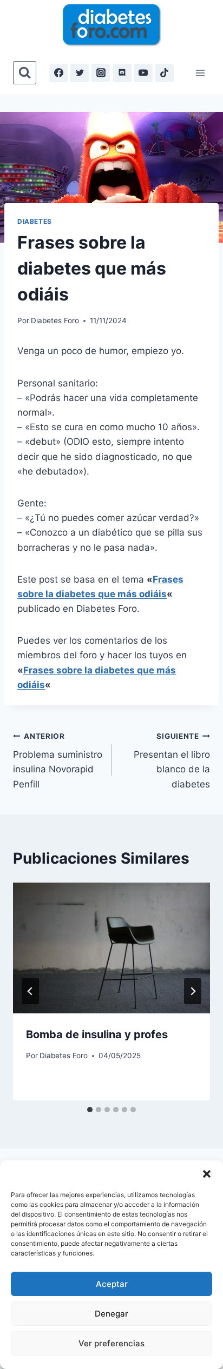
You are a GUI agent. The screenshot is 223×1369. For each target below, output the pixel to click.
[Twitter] (79, 73)
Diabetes (34, 221)
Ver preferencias (111, 1343)
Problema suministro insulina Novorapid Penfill (57, 761)
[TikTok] (164, 73)
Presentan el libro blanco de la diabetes (172, 761)
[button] (206, 1173)
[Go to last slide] (30, 991)
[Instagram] (100, 73)
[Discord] (122, 73)
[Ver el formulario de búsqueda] (24, 72)
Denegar (111, 1313)
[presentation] (111, 948)
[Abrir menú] (200, 72)
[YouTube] (143, 73)
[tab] (90, 1109)
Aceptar (112, 1284)
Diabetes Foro (55, 320)
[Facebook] (58, 73)
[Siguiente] (192, 991)
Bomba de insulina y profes (97, 1034)
